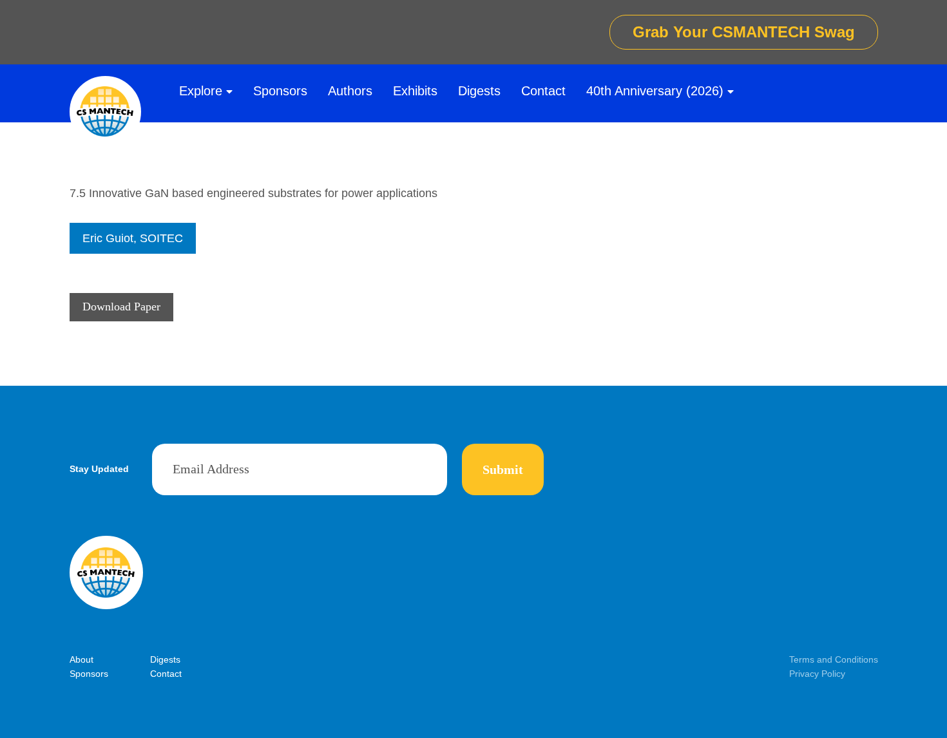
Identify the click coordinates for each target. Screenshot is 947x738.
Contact (543, 91)
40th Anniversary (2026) (654, 91)
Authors (350, 91)
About (81, 659)
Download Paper (121, 306)
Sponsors (280, 91)
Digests (479, 91)
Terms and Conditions (833, 659)
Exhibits (415, 91)
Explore (200, 91)
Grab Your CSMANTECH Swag (744, 32)
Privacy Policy (817, 673)
